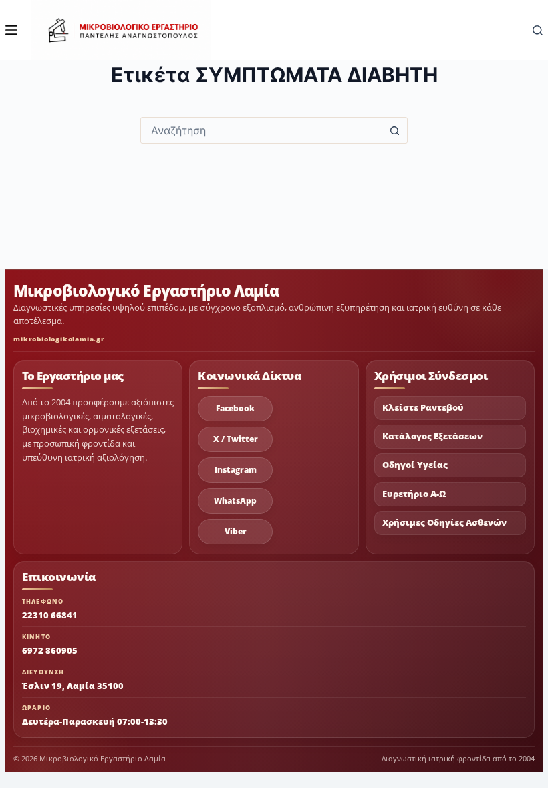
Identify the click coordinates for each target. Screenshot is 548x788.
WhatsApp (235, 500)
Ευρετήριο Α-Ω (414, 494)
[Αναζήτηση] (538, 30)
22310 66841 (50, 615)
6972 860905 (50, 650)
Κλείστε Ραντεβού (423, 407)
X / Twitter (235, 439)
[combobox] (261, 130)
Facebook (235, 408)
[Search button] (394, 130)
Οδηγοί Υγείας (415, 465)
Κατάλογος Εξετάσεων (432, 436)
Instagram (236, 469)
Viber (236, 531)
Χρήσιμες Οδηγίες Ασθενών (444, 522)
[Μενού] (11, 30)
